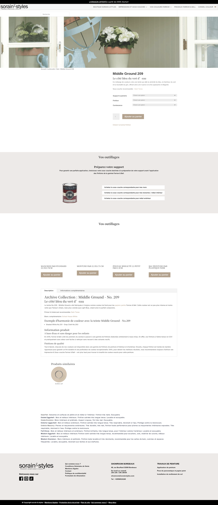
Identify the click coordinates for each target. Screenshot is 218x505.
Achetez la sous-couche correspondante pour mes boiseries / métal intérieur (133, 193)
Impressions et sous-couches (132, 7)
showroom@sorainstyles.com (122, 476)
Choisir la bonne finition (122, 125)
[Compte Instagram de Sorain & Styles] (26, 479)
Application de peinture (166, 467)
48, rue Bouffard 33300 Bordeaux (124, 467)
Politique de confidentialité (75, 473)
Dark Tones (138, 89)
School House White (69, 316)
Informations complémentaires (72, 290)
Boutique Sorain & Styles (104, 7)
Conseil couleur (205, 7)
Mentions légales (71, 468)
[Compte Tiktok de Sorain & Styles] (31, 479)
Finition (116, 100)
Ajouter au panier (133, 116)
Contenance (117, 105)
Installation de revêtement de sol (170, 474)
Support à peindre (120, 96)
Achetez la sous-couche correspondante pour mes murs (125, 187)
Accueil (43, 69)
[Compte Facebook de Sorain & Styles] (21, 479)
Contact (68, 471)
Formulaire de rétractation (75, 476)
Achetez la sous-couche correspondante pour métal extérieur (127, 198)
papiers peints (120, 305)
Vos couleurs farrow (160, 7)
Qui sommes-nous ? (73, 464)
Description (48, 290)
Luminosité (51, 69)
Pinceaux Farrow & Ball (185, 7)
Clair (57, 69)
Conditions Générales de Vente (77, 466)
